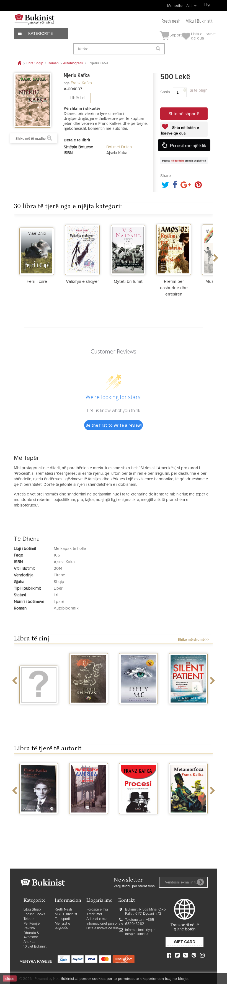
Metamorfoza (188, 819)
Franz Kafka (81, 83)
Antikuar (30, 942)
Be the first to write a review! (114, 425)
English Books (34, 914)
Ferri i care (37, 281)
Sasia (165, 92)
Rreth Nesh (63, 909)
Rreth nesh (170, 21)
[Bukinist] (34, 19)
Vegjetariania (39, 709)
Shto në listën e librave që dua (180, 130)
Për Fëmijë (32, 923)
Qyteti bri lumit (128, 281)
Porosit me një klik (188, 145)
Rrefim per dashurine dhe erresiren (174, 287)
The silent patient (188, 709)
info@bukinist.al (137, 934)
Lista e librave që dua (102, 928)
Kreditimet (94, 914)
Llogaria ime (99, 900)
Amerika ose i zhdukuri (89, 821)
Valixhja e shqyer (82, 281)
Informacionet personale (104, 923)
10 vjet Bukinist (35, 946)
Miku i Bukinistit (198, 21)
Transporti (62, 919)
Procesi (138, 819)
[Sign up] (200, 882)
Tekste (28, 919)
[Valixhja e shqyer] (82, 249)
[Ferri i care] (36, 249)
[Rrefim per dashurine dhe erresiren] (173, 249)
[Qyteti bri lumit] (128, 249)
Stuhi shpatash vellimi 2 (88, 711)
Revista (29, 928)
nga (66, 83)
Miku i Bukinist (66, 914)
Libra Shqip (32, 909)
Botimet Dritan (119, 147)
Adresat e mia (96, 919)
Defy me (138, 709)
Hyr (207, 5)
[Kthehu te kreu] (19, 63)
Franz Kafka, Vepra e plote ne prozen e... (39, 823)
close (9, 978)
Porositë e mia (97, 909)
